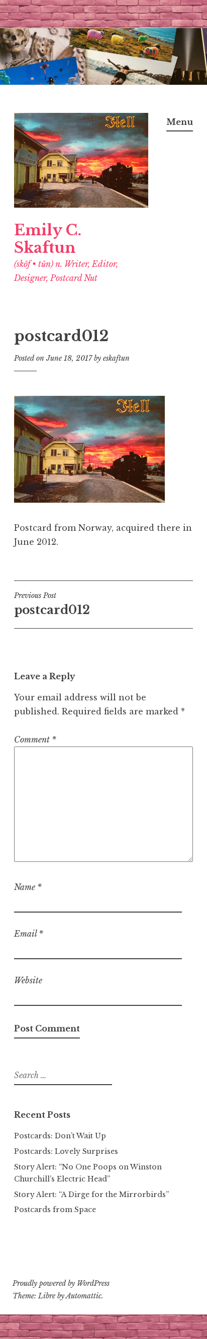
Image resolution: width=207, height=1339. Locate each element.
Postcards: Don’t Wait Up (60, 1135)
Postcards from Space (55, 1209)
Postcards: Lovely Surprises (66, 1151)
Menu (179, 122)
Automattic (83, 1295)
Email (28, 934)
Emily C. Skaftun (47, 239)
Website (28, 980)
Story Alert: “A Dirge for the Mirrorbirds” (91, 1194)
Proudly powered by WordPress (61, 1283)
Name (28, 887)
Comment (35, 739)
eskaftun (116, 358)
